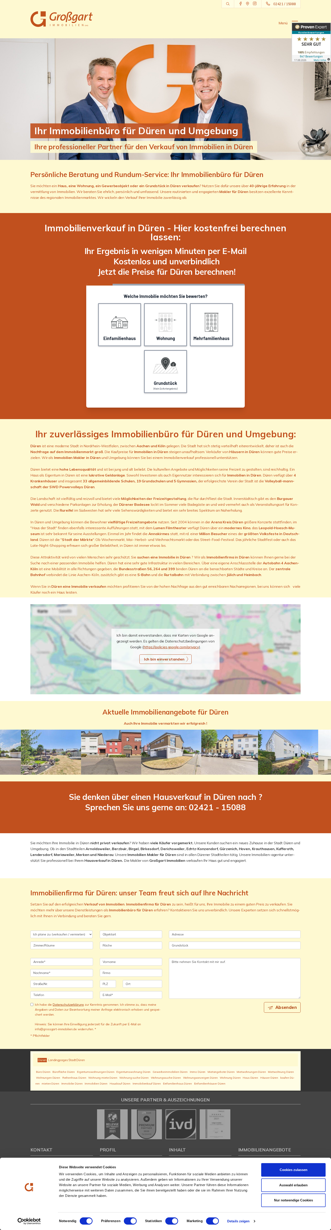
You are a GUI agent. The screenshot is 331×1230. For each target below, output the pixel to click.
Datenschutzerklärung (68, 1004)
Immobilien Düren (96, 1083)
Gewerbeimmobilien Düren (170, 1071)
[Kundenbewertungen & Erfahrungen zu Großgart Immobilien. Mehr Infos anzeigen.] (311, 42)
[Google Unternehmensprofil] (247, 3)
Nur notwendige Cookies (293, 1200)
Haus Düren (250, 1077)
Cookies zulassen (293, 1170)
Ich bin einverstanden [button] (164, 659)
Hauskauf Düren (120, 1083)
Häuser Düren (269, 1077)
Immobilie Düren (72, 1083)
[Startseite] (61, 19)
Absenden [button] (286, 1007)
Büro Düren (43, 1071)
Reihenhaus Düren (74, 1077)
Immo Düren (198, 1071)
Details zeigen (238, 1221)
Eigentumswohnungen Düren (95, 1071)
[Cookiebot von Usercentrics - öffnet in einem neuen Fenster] (29, 1221)
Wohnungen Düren (48, 1077)
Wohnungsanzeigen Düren (200, 1077)
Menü (283, 23)
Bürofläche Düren (63, 1071)
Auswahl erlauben (293, 1185)
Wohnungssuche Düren (166, 1077)
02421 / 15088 (284, 4)
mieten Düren (50, 1083)
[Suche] (228, 4)
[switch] (130, 1221)
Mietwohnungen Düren (251, 1071)
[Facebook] (241, 3)
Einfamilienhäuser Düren (210, 1083)
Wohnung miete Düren (102, 1077)
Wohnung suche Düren (133, 1077)
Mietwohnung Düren (281, 1071)
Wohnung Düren (230, 1077)
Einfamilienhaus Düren (177, 1083)
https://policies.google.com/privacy (171, 647)
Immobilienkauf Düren (147, 1083)
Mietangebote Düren (221, 1071)
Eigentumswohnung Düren (133, 1071)
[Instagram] (255, 3)
